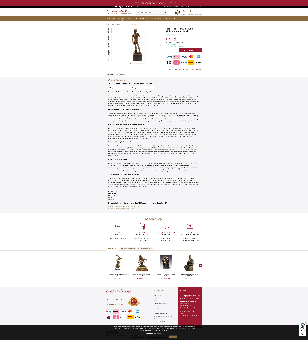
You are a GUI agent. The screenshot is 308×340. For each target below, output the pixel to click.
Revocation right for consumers (163, 316)
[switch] (302, 334)
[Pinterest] (121, 300)
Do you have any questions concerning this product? (124, 206)
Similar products (112, 248)
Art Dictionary (158, 295)
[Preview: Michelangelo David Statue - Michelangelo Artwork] (108, 30)
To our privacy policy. (162, 330)
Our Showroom (158, 306)
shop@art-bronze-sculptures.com (189, 315)
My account (157, 311)
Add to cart (189, 50)
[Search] (166, 12)
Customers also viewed (145, 248)
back (108, 24)
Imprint (156, 324)
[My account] (190, 11)
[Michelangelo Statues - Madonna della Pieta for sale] (165, 262)
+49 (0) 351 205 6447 (123, 7)
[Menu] (305, 323)
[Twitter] (117, 300)
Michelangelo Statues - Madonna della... (166, 274)
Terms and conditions (160, 321)
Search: (139, 12)
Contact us (157, 301)
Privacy (156, 318)
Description (110, 74)
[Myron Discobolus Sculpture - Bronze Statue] (118, 262)
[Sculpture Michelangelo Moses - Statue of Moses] (189, 262)
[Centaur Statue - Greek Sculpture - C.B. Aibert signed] (142, 262)
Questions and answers (160, 303)
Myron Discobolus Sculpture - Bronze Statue (118, 274)
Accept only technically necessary (156, 337)
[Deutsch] (184, 11)
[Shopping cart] (198, 11)
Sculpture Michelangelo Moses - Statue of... (189, 274)
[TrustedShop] (177, 12)
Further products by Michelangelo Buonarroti (122, 208)
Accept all (173, 337)
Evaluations (120, 74)
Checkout (156, 308)
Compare (170, 69)
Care (155, 298)
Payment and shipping (160, 313)
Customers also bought (127, 248)
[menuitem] (152, 12)
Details (200, 69)
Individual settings (137, 337)
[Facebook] (107, 300)
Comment (191, 69)
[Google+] (112, 300)
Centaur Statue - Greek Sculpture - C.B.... (142, 274)
